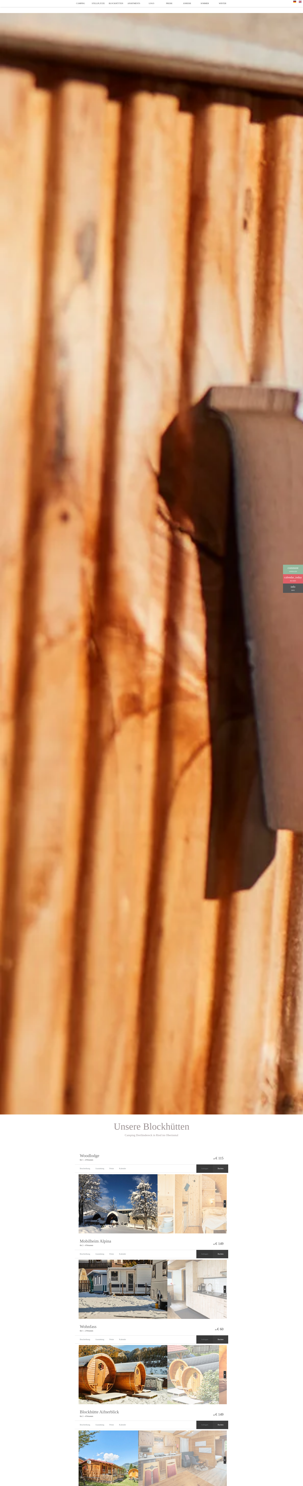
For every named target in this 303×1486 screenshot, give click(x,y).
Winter (222, 3)
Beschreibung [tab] (85, 1168)
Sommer (205, 3)
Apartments (133, 3)
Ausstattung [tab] (99, 1168)
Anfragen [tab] (204, 1168)
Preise (169, 3)
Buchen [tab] (220, 1168)
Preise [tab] (111, 1168)
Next (225, 1203)
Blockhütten (116, 3)
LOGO (151, 3)
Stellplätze (98, 3)
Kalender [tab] (122, 1168)
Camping (80, 3)
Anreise (187, 3)
